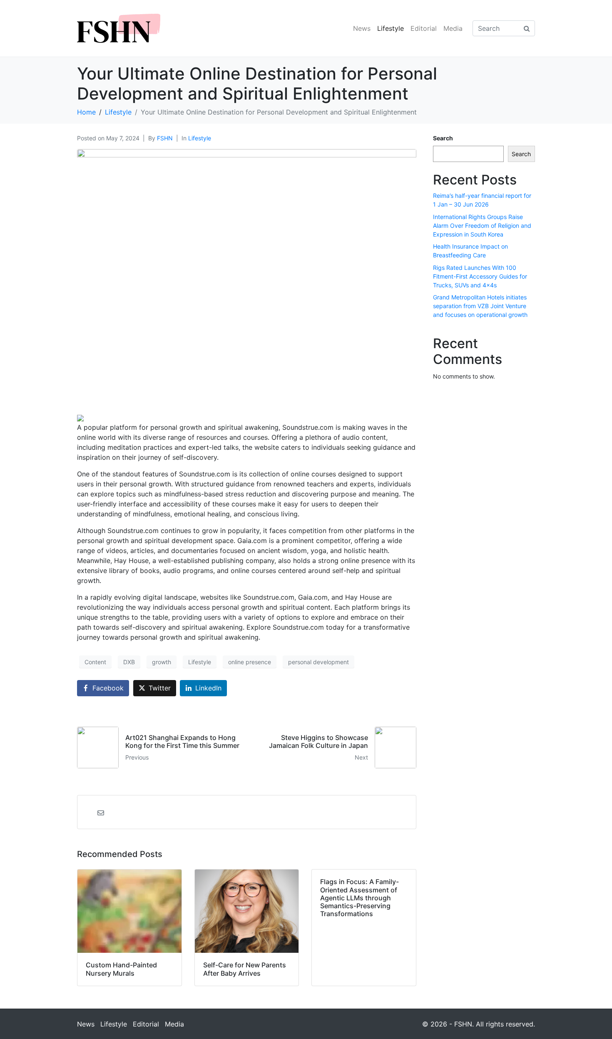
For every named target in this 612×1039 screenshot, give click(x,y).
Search (443, 138)
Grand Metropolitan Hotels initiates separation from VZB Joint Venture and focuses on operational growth (480, 306)
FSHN (165, 138)
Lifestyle (390, 28)
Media (453, 28)
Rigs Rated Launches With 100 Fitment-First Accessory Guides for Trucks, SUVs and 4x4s (480, 276)
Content (95, 661)
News (362, 28)
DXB (129, 661)
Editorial (423, 28)
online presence (249, 661)
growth (161, 661)
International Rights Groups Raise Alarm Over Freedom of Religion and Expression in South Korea (482, 225)
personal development (318, 661)
